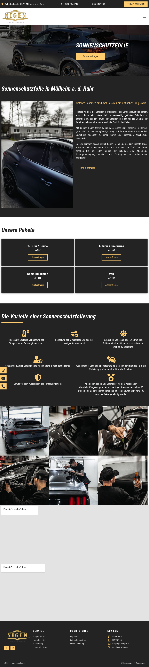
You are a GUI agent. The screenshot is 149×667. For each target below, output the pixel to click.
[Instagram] (12, 648)
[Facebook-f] (6, 648)
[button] (144, 16)
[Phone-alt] (3, 386)
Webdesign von (133, 663)
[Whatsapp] (3, 370)
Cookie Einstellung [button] (77, 644)
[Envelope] (3, 378)
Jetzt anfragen (38, 257)
